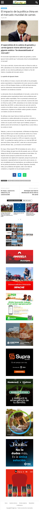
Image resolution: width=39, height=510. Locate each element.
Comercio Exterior (16, 180)
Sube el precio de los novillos (19, 213)
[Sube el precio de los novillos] (19, 207)
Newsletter (31, 503)
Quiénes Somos (13, 503)
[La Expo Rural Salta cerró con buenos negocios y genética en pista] (7, 207)
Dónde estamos (23, 503)
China (9, 180)
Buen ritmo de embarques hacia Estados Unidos (30, 214)
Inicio (2, 6)
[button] (36, 2)
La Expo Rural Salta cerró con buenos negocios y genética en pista (7, 214)
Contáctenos (20, 505)
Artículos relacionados (14, 200)
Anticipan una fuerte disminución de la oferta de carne (29, 192)
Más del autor (27, 200)
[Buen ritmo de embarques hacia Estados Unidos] (32, 207)
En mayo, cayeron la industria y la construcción (7, 192)
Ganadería (7, 6)
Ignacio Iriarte (26, 180)
